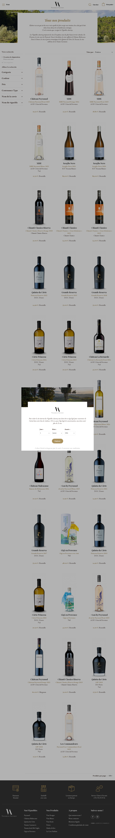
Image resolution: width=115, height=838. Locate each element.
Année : (67, 429)
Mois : (54, 429)
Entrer (57, 441)
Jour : (42, 429)
